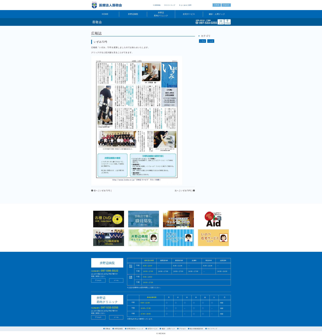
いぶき (210, 41)
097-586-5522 (109, 270)
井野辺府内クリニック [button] (161, 14)
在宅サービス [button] (189, 14)
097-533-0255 (109, 307)
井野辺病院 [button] (133, 14)
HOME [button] (105, 14)
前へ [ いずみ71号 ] (102, 190)
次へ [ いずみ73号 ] (184, 190)
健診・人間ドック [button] (217, 14)
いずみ (202, 41)
